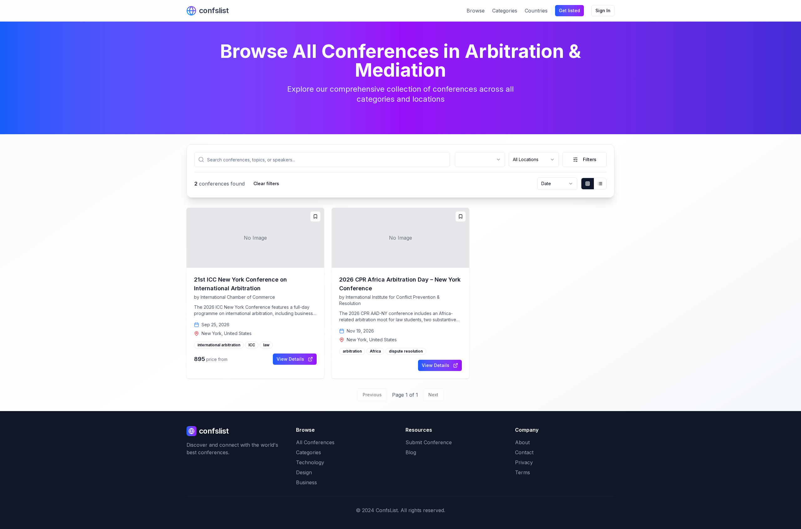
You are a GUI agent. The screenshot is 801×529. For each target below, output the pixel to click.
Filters (589, 159)
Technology (310, 462)
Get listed (569, 10)
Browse (476, 11)
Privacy (524, 462)
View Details (290, 359)
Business (306, 482)
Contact (524, 452)
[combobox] (480, 159)
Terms (522, 472)
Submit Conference (429, 442)
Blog (411, 452)
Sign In (602, 10)
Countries (536, 11)
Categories (504, 11)
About (522, 442)
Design (304, 472)
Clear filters (266, 183)
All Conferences (315, 442)
